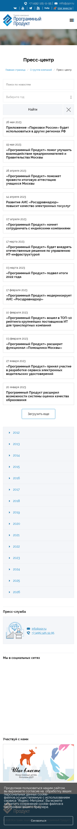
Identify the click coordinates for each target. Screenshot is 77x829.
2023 (16, 558)
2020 (16, 524)
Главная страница (15, 70)
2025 (16, 581)
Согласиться (38, 820)
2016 (16, 478)
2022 (16, 546)
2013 (16, 444)
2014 (16, 455)
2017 (16, 489)
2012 (16, 432)
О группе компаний (41, 70)
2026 (16, 592)
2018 (16, 501)
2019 (16, 512)
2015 (16, 467)
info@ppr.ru (66, 3)
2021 (16, 535)
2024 (16, 569)
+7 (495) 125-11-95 (40, 3)
